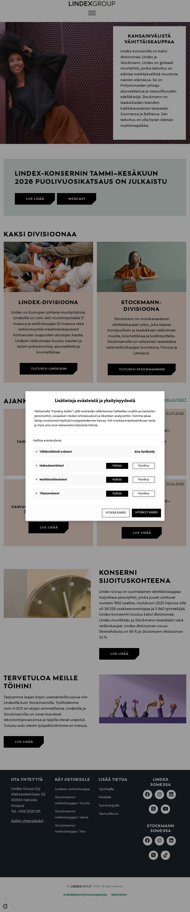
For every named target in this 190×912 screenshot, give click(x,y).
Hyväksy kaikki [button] (146, 512)
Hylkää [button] (117, 465)
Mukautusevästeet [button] (49, 466)
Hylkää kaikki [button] (116, 513)
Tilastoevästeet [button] (47, 494)
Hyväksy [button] (143, 465)
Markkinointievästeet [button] (51, 480)
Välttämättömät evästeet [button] (53, 452)
